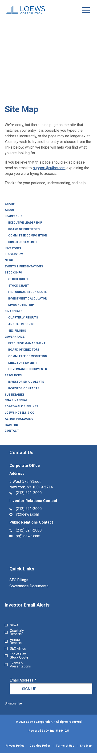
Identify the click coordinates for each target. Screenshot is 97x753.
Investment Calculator (27, 298)
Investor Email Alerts (26, 381)
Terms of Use (65, 745)
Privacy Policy (14, 745)
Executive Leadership (25, 222)
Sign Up (29, 689)
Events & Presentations (24, 266)
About (10, 204)
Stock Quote (18, 279)
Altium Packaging (19, 418)
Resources (13, 375)
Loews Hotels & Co (19, 412)
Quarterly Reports (17, 632)
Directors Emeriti (22, 242)
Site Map (86, 745)
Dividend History (21, 305)
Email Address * (30, 680)
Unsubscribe (13, 703)
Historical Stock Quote (27, 292)
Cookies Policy (40, 745)
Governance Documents (27, 369)
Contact (12, 430)
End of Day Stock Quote (19, 655)
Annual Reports (21, 324)
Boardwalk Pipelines (21, 406)
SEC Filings (17, 330)
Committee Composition (27, 235)
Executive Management (26, 343)
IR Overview (14, 254)
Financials (13, 311)
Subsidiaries (14, 394)
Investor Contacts (23, 388)
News (9, 260)
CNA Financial (16, 400)
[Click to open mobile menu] (85, 10)
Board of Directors (24, 229)
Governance (14, 336)
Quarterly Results (23, 317)
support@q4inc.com (49, 168)
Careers (11, 425)
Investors (13, 248)
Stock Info (13, 272)
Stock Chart (18, 285)
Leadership (13, 216)
